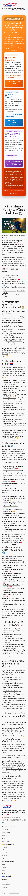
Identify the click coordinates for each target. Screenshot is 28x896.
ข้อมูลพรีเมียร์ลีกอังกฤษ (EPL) (14, 341)
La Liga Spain (17, 613)
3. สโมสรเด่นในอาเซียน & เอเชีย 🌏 (13, 281)
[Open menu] (3, 13)
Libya (13, 538)
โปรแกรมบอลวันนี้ (9, 640)
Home (4, 235)
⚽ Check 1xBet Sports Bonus (14, 122)
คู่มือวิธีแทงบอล (9, 646)
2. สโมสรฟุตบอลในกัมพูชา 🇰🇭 (11, 279)
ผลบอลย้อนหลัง (9, 644)
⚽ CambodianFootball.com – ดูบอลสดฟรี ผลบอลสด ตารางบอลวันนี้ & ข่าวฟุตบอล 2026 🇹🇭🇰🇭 (13, 812)
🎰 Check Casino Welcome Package (14, 163)
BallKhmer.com (10, 116)
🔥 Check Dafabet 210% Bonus (14, 83)
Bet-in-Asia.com (10, 77)
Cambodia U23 (6, 538)
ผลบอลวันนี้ (13, 265)
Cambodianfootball (14, 893)
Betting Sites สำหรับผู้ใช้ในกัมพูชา (16, 769)
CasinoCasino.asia (11, 156)
